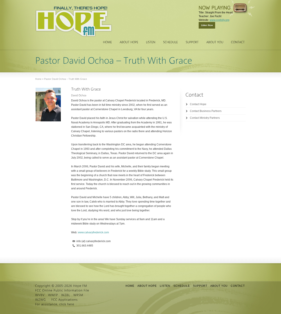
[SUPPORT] (192, 42)
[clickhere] (66, 304)
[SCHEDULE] (170, 42)
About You (219, 285)
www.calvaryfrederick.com (93, 232)
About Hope (147, 285)
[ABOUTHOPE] (129, 42)
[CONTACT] (238, 42)
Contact (238, 285)
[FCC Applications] (64, 299)
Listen (165, 285)
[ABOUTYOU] (215, 42)
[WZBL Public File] (65, 295)
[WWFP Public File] (53, 295)
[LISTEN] (151, 42)
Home (130, 285)
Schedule (181, 285)
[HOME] (107, 42)
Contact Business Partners (206, 111)
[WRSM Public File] (78, 295)
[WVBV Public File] (40, 295)
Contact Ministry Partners (205, 117)
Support (200, 285)
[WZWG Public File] (40, 299)
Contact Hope (198, 104)
